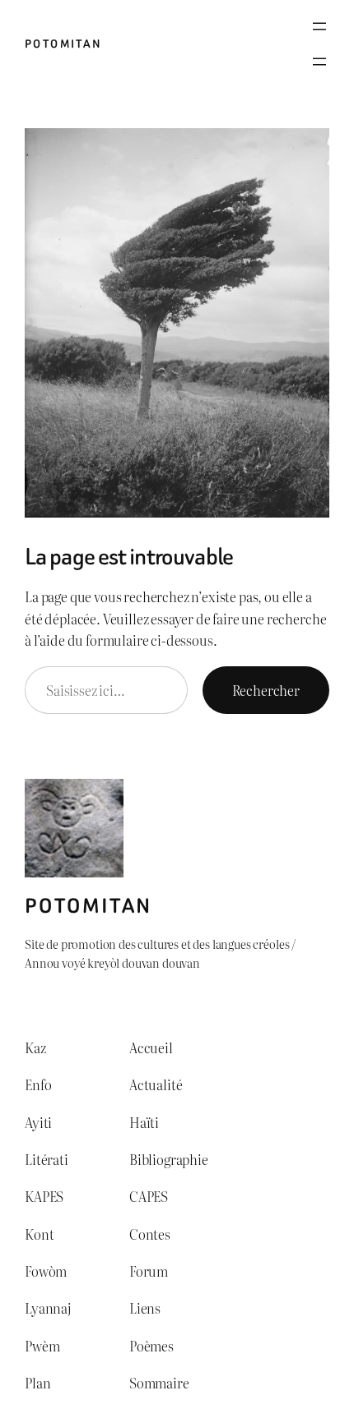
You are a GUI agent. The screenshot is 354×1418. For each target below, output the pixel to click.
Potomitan (64, 44)
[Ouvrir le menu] (319, 26)
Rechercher (266, 690)
